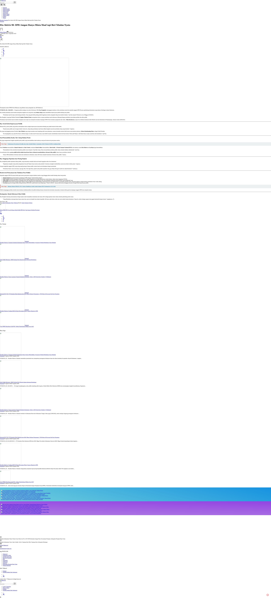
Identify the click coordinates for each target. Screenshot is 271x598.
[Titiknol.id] (3, 0)
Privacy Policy (6, 587)
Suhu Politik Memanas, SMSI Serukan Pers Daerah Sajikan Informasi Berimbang (18, 259)
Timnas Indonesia (7, 565)
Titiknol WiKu (45, 507)
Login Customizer (7, 586)
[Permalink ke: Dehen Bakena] (1, 30)
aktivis (3, 202)
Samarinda (5, 560)
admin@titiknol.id (4, 545)
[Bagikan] (1, 39)
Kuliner (45, 504)
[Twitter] (4, 51)
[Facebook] (3, 49)
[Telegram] (3, 52)
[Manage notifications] (268, 595)
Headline (48, 493)
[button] (14, 2)
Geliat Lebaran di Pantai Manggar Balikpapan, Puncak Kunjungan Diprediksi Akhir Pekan (21, 510)
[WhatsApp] (3, 56)
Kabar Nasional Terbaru (27, 202)
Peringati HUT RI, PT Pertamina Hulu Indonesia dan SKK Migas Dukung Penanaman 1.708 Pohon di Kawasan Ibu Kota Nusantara (29, 294)
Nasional (2, 21)
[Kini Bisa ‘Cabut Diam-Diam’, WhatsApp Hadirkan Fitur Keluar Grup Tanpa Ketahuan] (21, 495)
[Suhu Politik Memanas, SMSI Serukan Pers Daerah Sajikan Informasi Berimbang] (12, 258)
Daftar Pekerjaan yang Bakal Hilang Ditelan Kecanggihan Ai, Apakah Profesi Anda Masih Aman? (23, 494)
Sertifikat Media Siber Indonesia (10, 572)
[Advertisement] (42, 525)
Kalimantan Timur (9, 202)
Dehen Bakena (3, 32)
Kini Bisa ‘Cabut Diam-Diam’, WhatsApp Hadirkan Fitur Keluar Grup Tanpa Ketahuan (20, 497)
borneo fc (5, 563)
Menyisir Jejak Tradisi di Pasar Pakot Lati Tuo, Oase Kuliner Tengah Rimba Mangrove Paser (22, 505)
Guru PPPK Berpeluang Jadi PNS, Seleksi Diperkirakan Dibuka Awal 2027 (17, 326)
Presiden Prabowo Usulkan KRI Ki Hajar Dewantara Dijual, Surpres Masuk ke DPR (19, 311)
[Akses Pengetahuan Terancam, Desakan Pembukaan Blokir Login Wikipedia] (19, 490)
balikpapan (5, 561)
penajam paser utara (7, 556)
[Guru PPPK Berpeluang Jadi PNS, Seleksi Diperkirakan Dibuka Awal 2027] (12, 325)
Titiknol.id (16, 202)
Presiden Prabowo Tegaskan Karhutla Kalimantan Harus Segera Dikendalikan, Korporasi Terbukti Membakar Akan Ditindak (28, 242)
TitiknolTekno (40, 490)
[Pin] (4, 54)
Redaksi (4, 571)
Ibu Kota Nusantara (7, 557)
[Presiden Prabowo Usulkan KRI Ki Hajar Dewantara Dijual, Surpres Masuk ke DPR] (12, 309)
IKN (4, 559)
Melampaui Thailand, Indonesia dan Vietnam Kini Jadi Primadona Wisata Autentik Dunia (21, 508)
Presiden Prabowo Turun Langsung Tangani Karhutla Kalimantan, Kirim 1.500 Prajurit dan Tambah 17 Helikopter (25, 276)
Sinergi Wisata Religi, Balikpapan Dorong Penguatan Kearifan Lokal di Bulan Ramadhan (21, 513)
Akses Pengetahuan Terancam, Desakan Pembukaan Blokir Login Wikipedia (18, 491)
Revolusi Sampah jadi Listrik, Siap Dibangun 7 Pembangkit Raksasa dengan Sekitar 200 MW (22, 499)
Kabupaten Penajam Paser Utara (10, 564)
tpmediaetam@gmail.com (5, 548)
